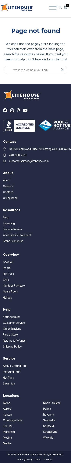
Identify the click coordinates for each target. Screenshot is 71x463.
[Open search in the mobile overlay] (60, 7)
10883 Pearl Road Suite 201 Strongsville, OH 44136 (40, 149)
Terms (38, 459)
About (6, 180)
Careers (8, 186)
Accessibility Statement (17, 235)
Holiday (7, 297)
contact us (58, 59)
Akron (6, 403)
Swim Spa (9, 383)
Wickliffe (48, 437)
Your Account (11, 316)
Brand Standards (13, 241)
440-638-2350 (18, 155)
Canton (7, 414)
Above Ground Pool (15, 365)
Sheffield (48, 426)
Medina (7, 437)
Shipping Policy (12, 346)
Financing (9, 223)
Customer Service (14, 322)
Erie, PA (7, 426)
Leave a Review (12, 229)
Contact (8, 192)
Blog (6, 217)
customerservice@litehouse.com (29, 161)
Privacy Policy (24, 459)
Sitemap (47, 459)
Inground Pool (11, 371)
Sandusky (49, 420)
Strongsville (50, 431)
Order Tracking (12, 328)
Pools (6, 267)
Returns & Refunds (14, 340)
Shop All (8, 262)
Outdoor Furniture (14, 285)
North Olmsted (52, 403)
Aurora (7, 408)
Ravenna (48, 414)
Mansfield (9, 431)
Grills (6, 279)
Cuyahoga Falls (12, 420)
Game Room (10, 291)
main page (55, 49)
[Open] (53, 7)
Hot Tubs (8, 273)
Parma (47, 408)
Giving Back (10, 197)
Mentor (7, 443)
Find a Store (10, 334)
